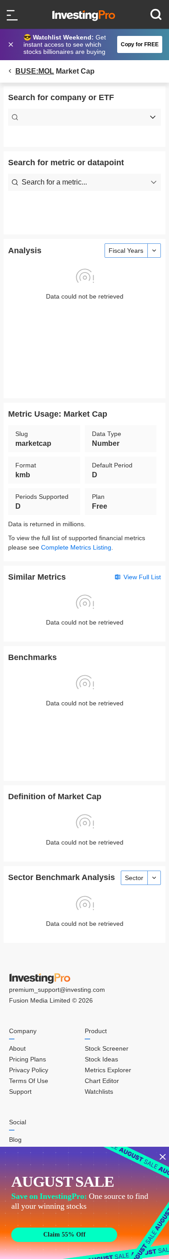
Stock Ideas (101, 1059)
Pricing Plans (27, 1059)
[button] (89, 44)
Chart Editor (102, 1080)
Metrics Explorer (108, 1070)
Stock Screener (106, 1048)
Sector (134, 877)
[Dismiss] (11, 44)
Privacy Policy (28, 1070)
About (17, 1048)
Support (20, 1091)
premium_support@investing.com (57, 989)
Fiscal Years (126, 250)
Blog (15, 1139)
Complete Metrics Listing (76, 547)
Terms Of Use (28, 1080)
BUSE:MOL (34, 71)
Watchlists (99, 1091)
